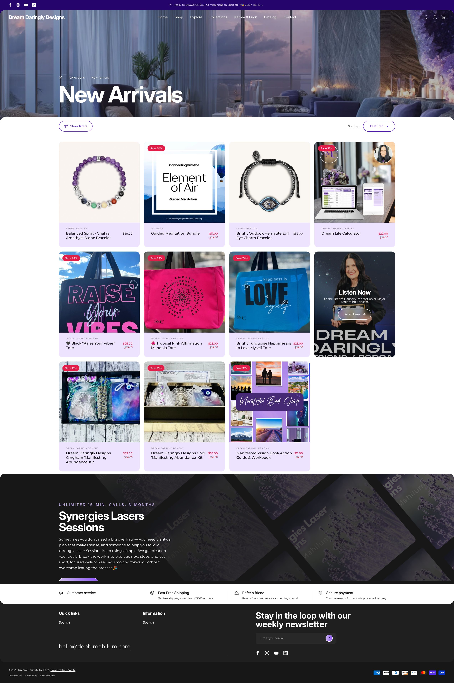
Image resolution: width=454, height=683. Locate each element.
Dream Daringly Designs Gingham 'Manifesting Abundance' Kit (88, 457)
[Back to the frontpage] (60, 77)
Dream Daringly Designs (37, 17)
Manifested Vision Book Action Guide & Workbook (264, 455)
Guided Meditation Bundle (175, 233)
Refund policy (30, 675)
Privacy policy (15, 675)
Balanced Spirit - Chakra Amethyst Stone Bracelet (88, 235)
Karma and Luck (77, 228)
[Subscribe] (329, 638)
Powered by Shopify (62, 670)
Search (64, 622)
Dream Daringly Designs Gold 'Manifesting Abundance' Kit (178, 455)
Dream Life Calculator (341, 233)
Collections (77, 77)
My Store (157, 228)
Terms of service (47, 675)
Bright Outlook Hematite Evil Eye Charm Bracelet (262, 235)
